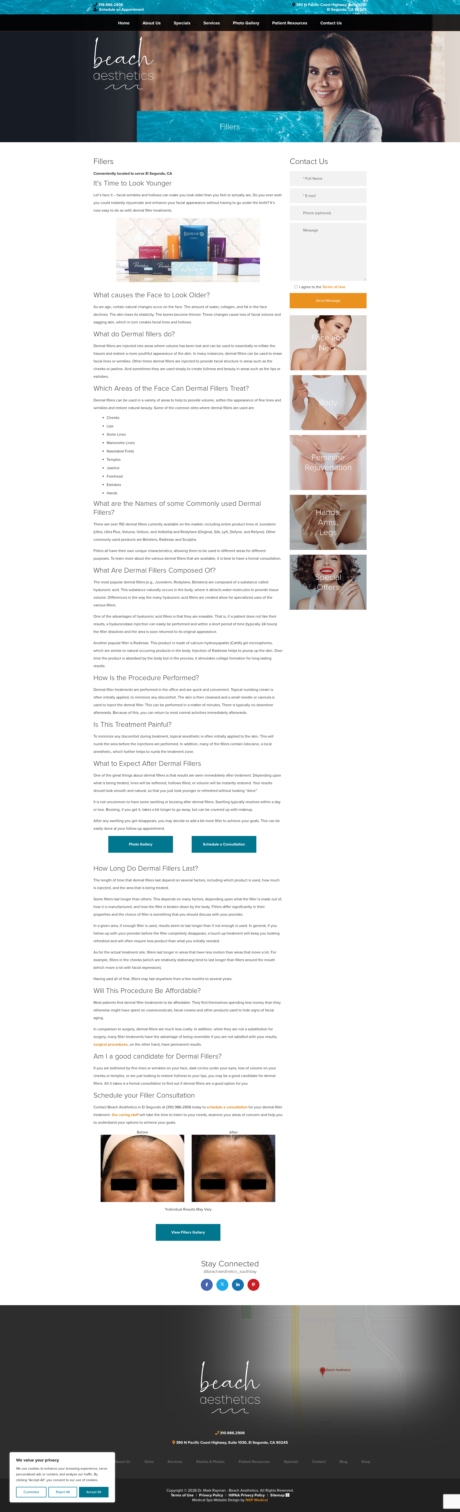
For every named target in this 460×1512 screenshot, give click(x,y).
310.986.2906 (110, 4)
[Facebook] (207, 1285)
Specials (182, 23)
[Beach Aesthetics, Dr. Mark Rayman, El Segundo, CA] (123, 63)
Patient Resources (289, 23)
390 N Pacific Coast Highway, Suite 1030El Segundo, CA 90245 (331, 7)
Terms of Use (333, 287)
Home (124, 23)
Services (211, 23)
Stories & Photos (210, 1461)
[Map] (272, 1380)
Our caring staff (125, 1114)
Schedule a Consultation (224, 844)
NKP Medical (257, 1500)
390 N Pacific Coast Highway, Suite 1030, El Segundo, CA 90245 (232, 1442)
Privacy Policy (211, 1495)
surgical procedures (110, 1044)
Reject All (63, 1492)
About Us (152, 23)
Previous (86, 1175)
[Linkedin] (238, 1285)
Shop (365, 1461)
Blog (343, 1461)
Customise (31, 1492)
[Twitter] (222, 1285)
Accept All (93, 1492)
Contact (319, 1461)
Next (289, 1175)
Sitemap (277, 1495)
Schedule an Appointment (121, 9)
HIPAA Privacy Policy (247, 1495)
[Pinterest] (253, 1285)
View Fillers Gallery (188, 1232)
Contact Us (331, 23)
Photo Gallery (246, 23)
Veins (149, 1461)
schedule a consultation (227, 1107)
